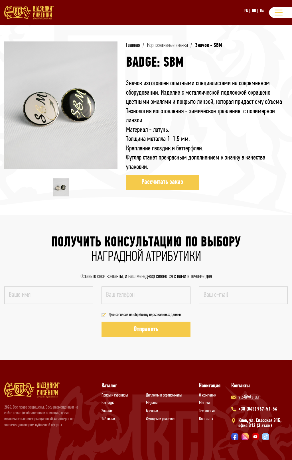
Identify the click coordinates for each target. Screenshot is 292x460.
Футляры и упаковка (160, 419)
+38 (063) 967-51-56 (257, 409)
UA (262, 11)
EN (246, 11)
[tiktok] (265, 436)
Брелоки (152, 411)
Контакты (206, 419)
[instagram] (245, 436)
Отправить (146, 329)
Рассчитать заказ (162, 182)
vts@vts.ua (248, 397)
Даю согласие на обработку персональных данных (145, 314)
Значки (107, 411)
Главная (133, 45)
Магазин (205, 403)
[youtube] (255, 436)
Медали (151, 403)
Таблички (108, 419)
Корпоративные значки (167, 45)
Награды (108, 403)
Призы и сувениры (115, 395)
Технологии (207, 411)
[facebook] (234, 436)
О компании (207, 395)
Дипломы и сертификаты (164, 395)
